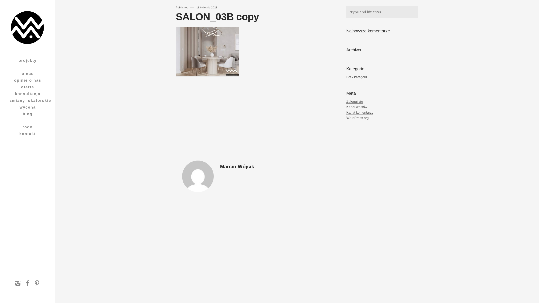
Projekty (28, 60)
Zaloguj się (354, 101)
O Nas (28, 74)
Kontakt (27, 134)
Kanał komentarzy (359, 112)
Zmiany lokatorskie (30, 100)
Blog (27, 114)
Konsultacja (27, 94)
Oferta (27, 87)
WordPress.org (357, 118)
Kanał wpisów (356, 107)
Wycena (28, 107)
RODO (28, 127)
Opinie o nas (27, 80)
